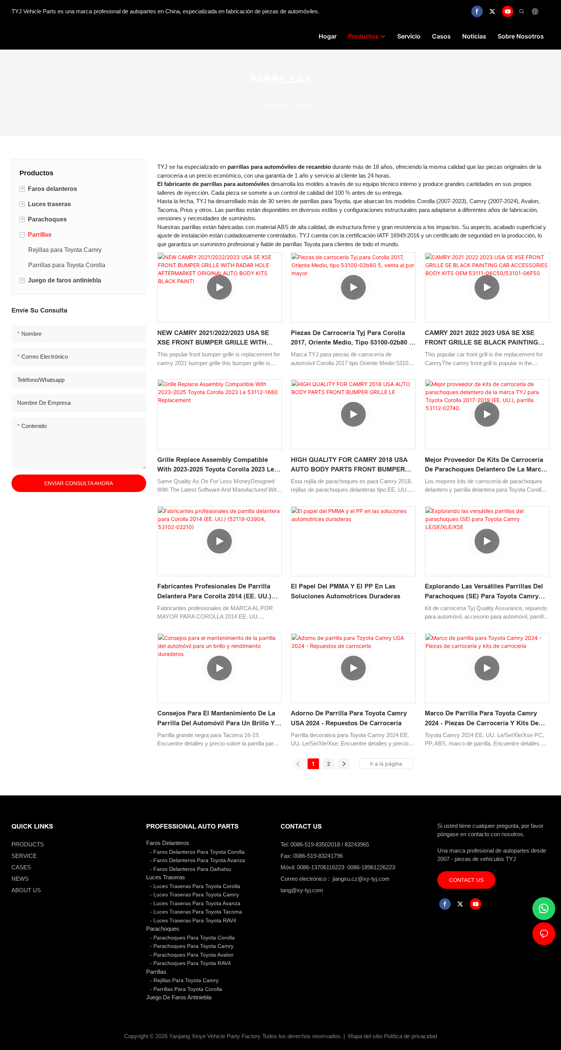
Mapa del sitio (365, 1036)
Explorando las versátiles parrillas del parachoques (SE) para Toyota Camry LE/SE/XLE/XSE (484, 592)
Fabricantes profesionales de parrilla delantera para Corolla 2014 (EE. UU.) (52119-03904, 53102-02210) (214, 592)
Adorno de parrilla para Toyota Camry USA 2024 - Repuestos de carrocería (349, 718)
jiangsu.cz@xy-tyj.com (361, 878)
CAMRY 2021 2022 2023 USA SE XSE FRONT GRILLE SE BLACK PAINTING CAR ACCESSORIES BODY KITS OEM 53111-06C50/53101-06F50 (482, 338)
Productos (274, 106)
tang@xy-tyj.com (301, 890)
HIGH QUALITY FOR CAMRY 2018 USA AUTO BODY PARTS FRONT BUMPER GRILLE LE (349, 465)
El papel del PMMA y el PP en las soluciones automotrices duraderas (345, 591)
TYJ (247, 106)
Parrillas (307, 106)
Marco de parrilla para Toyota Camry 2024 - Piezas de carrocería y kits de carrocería (481, 719)
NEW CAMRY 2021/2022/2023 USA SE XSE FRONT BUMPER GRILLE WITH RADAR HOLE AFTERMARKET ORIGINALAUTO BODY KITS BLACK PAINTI (213, 338)
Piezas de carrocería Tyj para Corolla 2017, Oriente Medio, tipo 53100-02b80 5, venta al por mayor (352, 338)
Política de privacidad (410, 1036)
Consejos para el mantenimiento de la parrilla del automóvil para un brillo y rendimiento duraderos (216, 719)
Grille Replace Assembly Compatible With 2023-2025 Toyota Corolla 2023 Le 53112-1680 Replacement (215, 465)
